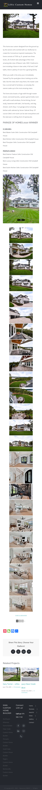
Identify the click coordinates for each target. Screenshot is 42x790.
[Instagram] (23, 726)
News (31, 716)
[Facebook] (18, 726)
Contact (31, 722)
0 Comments (17, 687)
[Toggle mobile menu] (38, 3)
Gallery (31, 719)
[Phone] (21, 736)
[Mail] (23, 731)
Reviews (31, 709)
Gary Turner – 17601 (11, 684)
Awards (31, 712)
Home (31, 706)
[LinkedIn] (18, 731)
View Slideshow (21, 615)
